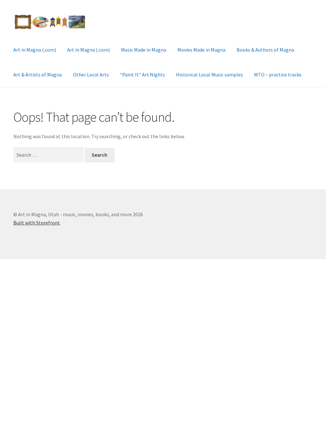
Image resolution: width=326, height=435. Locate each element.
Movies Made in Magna (201, 49)
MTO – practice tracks (277, 74)
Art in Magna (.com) (34, 49)
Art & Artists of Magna (37, 74)
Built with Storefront (36, 222)
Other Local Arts (91, 74)
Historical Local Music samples (209, 74)
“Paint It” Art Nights (142, 74)
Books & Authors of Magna (265, 49)
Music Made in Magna (143, 49)
